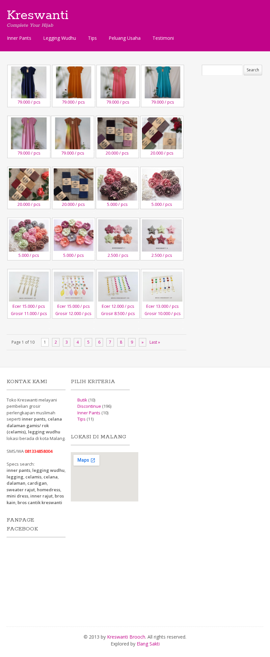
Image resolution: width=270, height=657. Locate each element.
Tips (92, 38)
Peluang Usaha (125, 38)
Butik (82, 400)
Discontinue (89, 406)
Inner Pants (19, 38)
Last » (154, 342)
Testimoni (163, 38)
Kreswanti (37, 15)
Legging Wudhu (59, 38)
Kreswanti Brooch (126, 637)
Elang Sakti (148, 644)
